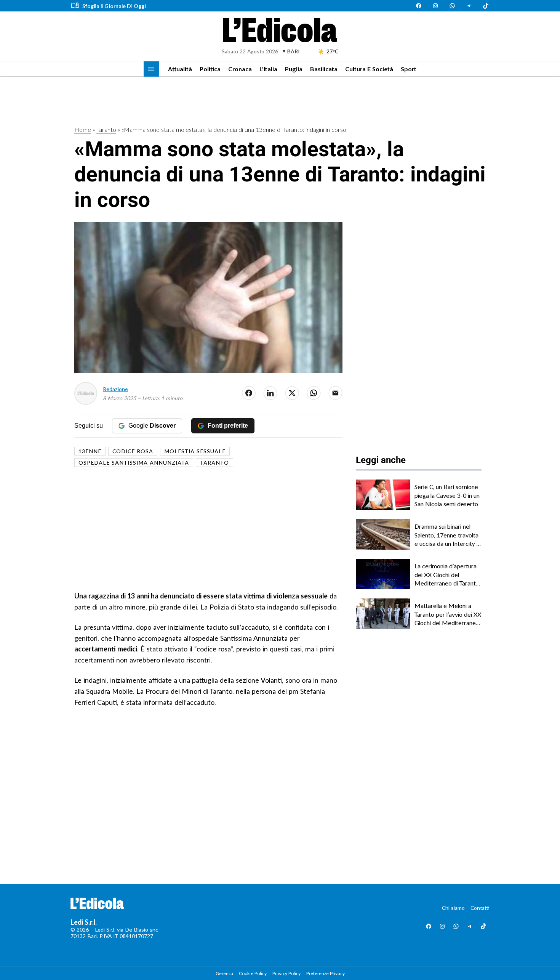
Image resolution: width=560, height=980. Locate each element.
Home (82, 129)
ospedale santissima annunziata (133, 462)
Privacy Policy (286, 973)
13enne (89, 451)
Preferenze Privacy (325, 973)
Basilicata (324, 68)
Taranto (106, 129)
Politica (210, 68)
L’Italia (268, 68)
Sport (408, 68)
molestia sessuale (195, 451)
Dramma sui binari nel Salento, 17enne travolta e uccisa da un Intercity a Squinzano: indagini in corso (447, 535)
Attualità (180, 68)
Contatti (480, 908)
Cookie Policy (253, 973)
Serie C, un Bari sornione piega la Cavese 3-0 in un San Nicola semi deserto (447, 495)
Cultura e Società (369, 68)
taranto (214, 462)
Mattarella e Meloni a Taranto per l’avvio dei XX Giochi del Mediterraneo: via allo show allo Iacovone (447, 614)
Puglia (293, 68)
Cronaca (240, 68)
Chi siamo (453, 908)
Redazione (115, 389)
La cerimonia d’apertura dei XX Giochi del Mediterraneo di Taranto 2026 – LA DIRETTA (446, 574)
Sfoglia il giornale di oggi (114, 6)
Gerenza (224, 973)
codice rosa (132, 451)
